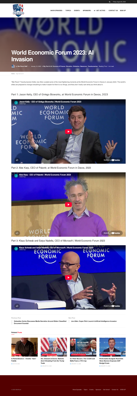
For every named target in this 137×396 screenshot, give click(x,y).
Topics (68, 10)
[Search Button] (109, 1)
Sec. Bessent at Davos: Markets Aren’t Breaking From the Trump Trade (52, 360)
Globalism (76, 66)
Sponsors (87, 10)
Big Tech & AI (47, 66)
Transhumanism (93, 66)
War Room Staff (22, 66)
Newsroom (83, 66)
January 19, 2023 (36, 66)
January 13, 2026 (105, 366)
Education (69, 66)
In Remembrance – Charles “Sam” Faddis (23, 359)
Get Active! (100, 10)
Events (77, 10)
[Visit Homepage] (18, 10)
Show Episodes (56, 10)
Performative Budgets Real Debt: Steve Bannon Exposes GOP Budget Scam (111, 360)
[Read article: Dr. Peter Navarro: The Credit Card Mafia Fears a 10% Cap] (83, 347)
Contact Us (113, 10)
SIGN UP (123, 10)
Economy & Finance (59, 66)
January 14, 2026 (76, 363)
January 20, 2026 (47, 366)
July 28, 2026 (16, 363)
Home (13, 73)
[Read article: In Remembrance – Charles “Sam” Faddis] (24, 347)
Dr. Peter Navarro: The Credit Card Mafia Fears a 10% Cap (82, 359)
